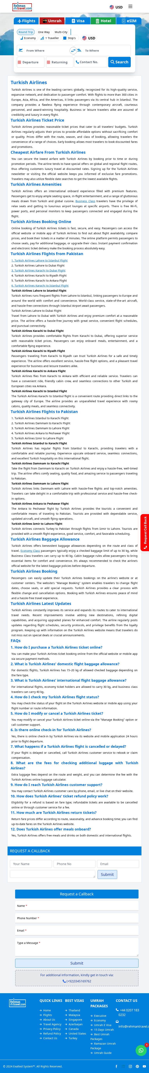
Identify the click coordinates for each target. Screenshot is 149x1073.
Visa (81, 20)
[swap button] (73, 50)
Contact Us (50, 1038)
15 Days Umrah (104, 1029)
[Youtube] (144, 1066)
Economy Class (30, 551)
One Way (44, 32)
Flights (47, 1015)
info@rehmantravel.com (130, 1024)
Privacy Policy (52, 1029)
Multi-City (61, 32)
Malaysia (74, 1015)
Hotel (106, 20)
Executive (100, 1016)
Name (22, 906)
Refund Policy (52, 1033)
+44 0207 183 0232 (129, 1012)
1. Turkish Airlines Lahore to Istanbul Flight (39, 260)
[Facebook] (116, 1066)
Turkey (73, 1038)
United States (77, 1033)
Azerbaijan (76, 1024)
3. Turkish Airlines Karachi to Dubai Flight (38, 270)
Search (121, 62)
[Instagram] (130, 1066)
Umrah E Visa (102, 1025)
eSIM (132, 20)
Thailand (74, 1010)
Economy (100, 1020)
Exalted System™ (24, 1066)
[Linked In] (123, 1066)
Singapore (75, 1019)
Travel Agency (52, 1024)
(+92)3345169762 (79, 981)
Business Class (85, 201)
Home (47, 1010)
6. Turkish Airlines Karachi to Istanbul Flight (39, 285)
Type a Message (28, 943)
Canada (74, 1029)
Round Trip (26, 32)
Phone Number (28, 918)
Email (22, 930)
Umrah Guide (103, 1053)
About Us (49, 1019)
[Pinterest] (137, 1066)
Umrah (55, 20)
